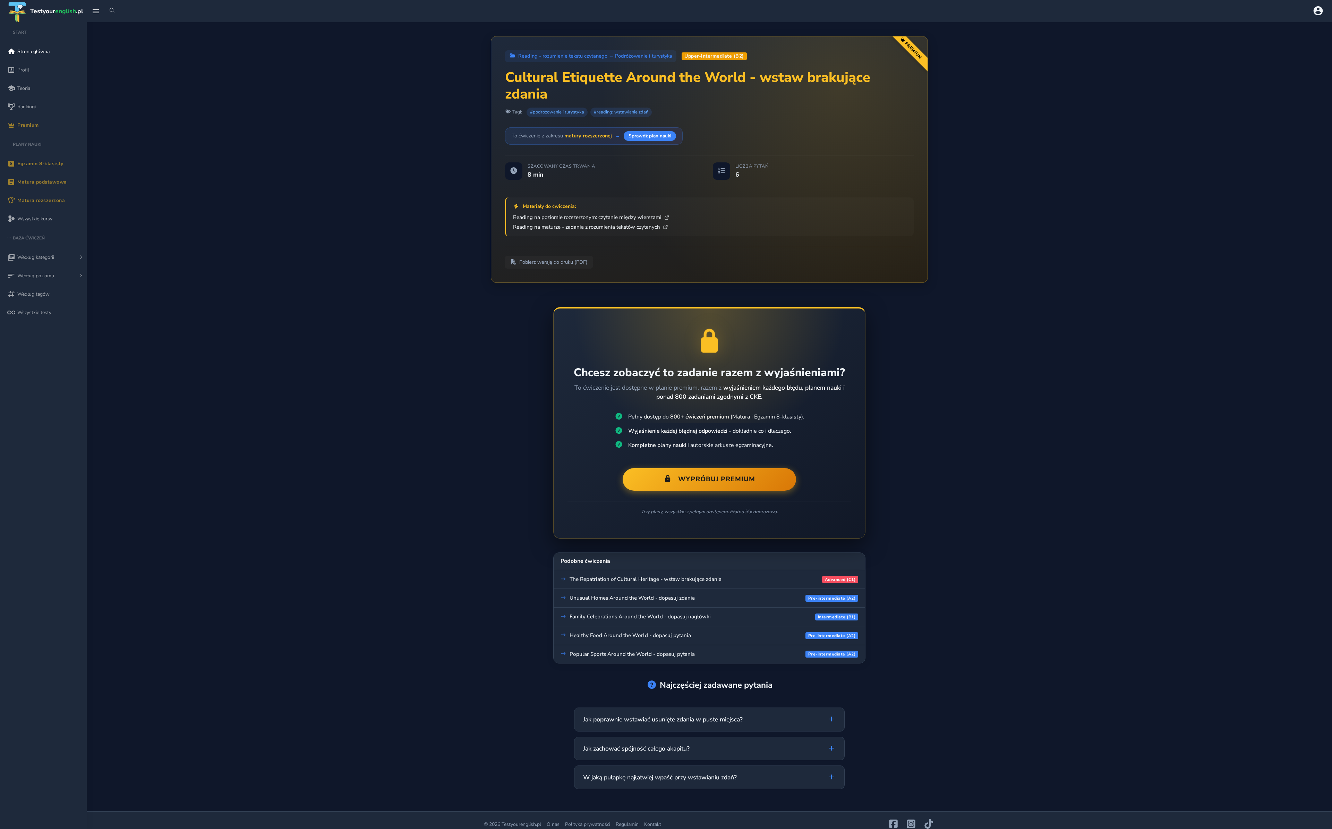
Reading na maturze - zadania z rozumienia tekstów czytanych (587, 226)
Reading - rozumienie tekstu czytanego (562, 55)
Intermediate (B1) (837, 617)
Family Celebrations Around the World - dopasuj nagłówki (640, 616)
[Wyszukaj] (112, 11)
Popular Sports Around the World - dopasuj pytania (632, 654)
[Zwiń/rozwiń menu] (96, 11)
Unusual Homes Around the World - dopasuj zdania (632, 597)
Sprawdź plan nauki (650, 136)
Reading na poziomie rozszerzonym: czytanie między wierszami (588, 217)
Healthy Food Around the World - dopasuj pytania (630, 635)
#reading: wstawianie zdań (621, 112)
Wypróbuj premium (716, 479)
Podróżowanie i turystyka (643, 55)
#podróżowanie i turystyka (557, 112)
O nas (553, 824)
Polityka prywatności (587, 824)
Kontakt (652, 824)
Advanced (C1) (840, 579)
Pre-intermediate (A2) (832, 598)
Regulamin (627, 824)
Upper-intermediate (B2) (714, 56)
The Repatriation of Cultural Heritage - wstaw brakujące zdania (646, 579)
